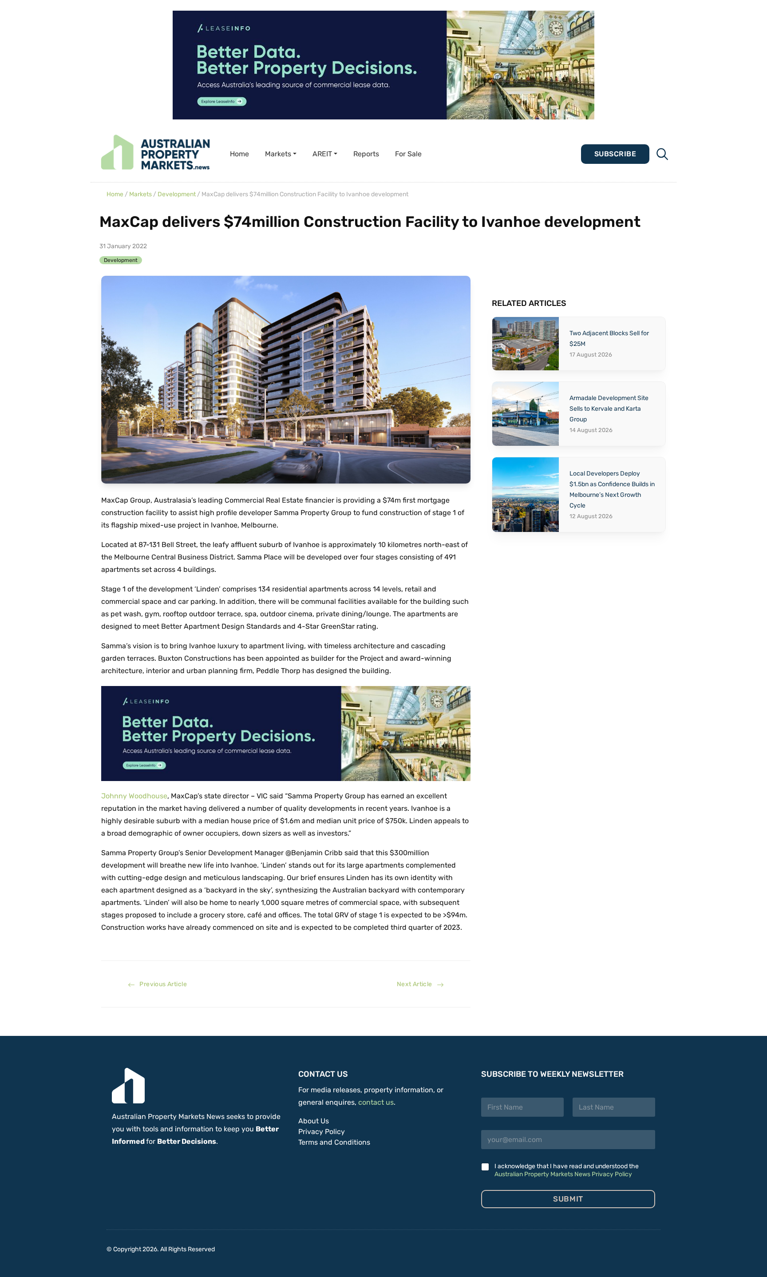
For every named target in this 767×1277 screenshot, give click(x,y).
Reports (366, 154)
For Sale (408, 154)
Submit (568, 1198)
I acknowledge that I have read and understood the (566, 1170)
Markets (140, 194)
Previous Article (161, 984)
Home (239, 154)
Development (177, 194)
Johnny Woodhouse (134, 796)
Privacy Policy (321, 1131)
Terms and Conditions (334, 1142)
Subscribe (615, 154)
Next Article (417, 984)
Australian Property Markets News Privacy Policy (563, 1174)
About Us (313, 1121)
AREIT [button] (322, 154)
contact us (376, 1102)
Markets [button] (278, 154)
